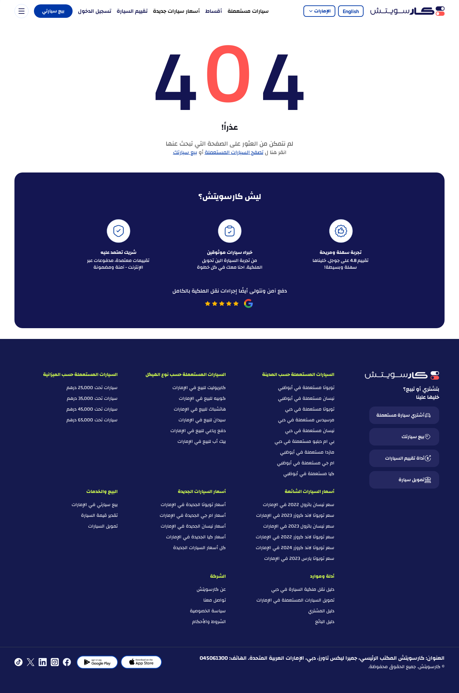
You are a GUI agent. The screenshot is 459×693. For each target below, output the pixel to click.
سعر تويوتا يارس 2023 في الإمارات (299, 558)
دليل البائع (324, 621)
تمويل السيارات (103, 526)
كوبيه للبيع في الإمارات (202, 398)
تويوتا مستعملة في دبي (309, 409)
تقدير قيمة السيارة (99, 515)
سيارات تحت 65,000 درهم (92, 420)
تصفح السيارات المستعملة (234, 152)
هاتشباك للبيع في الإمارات (200, 409)
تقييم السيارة (132, 11)
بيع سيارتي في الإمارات (95, 504)
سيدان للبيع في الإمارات (202, 420)
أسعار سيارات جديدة (176, 11)
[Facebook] (67, 662)
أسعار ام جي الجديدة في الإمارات (193, 515)
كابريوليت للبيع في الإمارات (199, 387)
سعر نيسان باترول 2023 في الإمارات (298, 526)
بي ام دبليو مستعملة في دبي (304, 441)
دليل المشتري (321, 611)
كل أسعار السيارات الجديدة (199, 547)
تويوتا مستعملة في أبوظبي (306, 387)
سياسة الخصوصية (208, 611)
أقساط (213, 11)
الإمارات (322, 11)
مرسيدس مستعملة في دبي (306, 420)
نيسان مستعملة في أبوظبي (306, 398)
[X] (31, 662)
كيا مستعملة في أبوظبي (308, 473)
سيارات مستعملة (248, 11)
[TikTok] (18, 662)
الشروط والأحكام (209, 621)
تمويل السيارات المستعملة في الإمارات (295, 600)
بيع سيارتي (53, 11)
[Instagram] (55, 662)
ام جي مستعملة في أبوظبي (305, 463)
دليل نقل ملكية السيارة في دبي (302, 589)
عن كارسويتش (211, 589)
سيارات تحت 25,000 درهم (92, 387)
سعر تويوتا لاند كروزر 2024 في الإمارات (295, 547)
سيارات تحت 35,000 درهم (92, 398)
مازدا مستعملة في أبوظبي (307, 452)
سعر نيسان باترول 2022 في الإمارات (298, 504)
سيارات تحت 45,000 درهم (92, 409)
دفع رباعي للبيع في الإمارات (198, 430)
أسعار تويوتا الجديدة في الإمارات (193, 504)
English (351, 11)
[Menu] (21, 11)
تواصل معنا (214, 600)
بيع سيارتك (185, 152)
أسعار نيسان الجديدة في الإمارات (193, 526)
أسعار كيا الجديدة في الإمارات (196, 537)
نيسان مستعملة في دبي (309, 430)
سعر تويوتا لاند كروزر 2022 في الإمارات (295, 537)
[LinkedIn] (43, 662)
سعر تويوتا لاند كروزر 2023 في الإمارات (295, 515)
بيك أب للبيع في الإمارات (201, 441)
